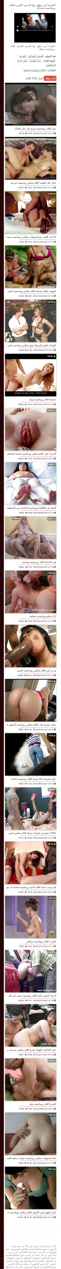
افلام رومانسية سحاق (34, 70)
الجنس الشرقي (35, 56)
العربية (22, 56)
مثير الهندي (35, 60)
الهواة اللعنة (49, 60)
